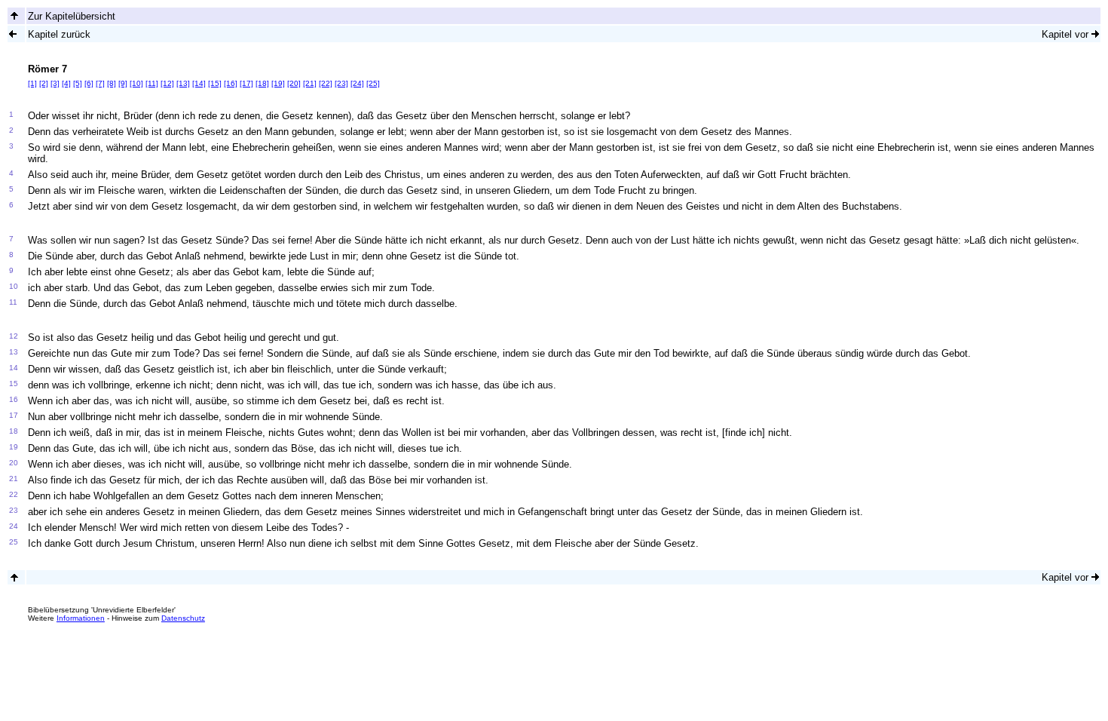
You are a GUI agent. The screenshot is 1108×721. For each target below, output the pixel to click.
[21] (310, 83)
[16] (230, 83)
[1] (32, 83)
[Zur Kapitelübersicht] (14, 15)
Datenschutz (183, 618)
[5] (77, 83)
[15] (215, 83)
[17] (246, 83)
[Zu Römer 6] (13, 33)
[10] (136, 83)
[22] (325, 83)
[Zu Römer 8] (1095, 33)
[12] (167, 83)
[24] (357, 83)
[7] (100, 83)
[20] (294, 83)
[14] (199, 83)
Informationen (81, 618)
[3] (55, 83)
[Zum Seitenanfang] (14, 577)
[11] (151, 83)
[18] (262, 83)
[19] (278, 83)
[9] (122, 83)
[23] (341, 83)
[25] (373, 83)
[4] (66, 83)
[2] (43, 83)
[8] (111, 83)
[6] (88, 83)
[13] (183, 83)
